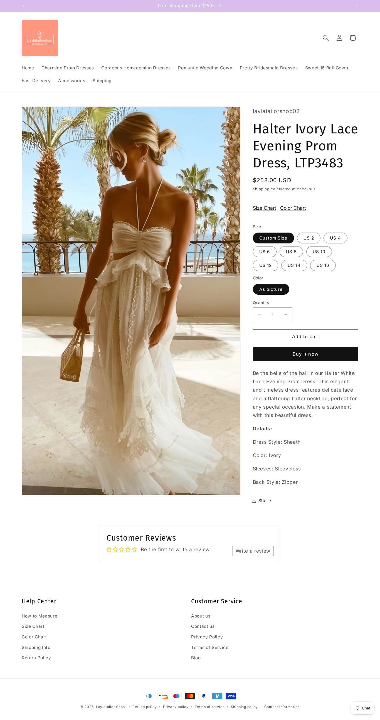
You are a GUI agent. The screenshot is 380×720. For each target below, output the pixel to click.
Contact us (203, 626)
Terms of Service (210, 647)
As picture (271, 289)
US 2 (308, 238)
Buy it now (306, 354)
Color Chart (293, 208)
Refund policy (144, 707)
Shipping (261, 189)
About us (200, 616)
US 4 (335, 238)
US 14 (294, 265)
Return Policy (36, 657)
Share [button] (264, 500)
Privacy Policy (207, 637)
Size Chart (264, 208)
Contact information (282, 707)
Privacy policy (176, 707)
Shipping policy (244, 707)
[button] (325, 38)
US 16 (323, 265)
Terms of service (209, 707)
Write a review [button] (253, 551)
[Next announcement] (357, 6)
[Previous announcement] (23, 6)
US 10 (319, 251)
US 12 (265, 265)
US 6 (264, 251)
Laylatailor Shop (110, 707)
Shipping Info (36, 647)
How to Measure (39, 616)
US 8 (291, 251)
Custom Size (273, 238)
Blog (196, 657)
